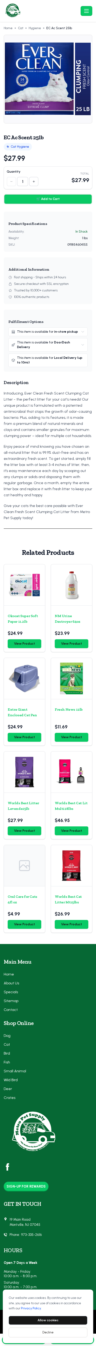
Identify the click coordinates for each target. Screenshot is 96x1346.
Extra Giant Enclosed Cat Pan (22, 712)
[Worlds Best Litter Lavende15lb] (24, 772)
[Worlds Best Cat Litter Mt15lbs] (71, 865)
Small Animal (15, 1071)
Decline (48, 1332)
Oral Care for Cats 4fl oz (22, 899)
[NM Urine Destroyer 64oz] (71, 584)
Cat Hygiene (20, 147)
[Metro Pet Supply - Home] (41, 11)
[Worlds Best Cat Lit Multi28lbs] (71, 772)
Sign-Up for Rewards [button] (26, 1186)
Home (8, 28)
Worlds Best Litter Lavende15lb (23, 806)
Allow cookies (48, 1320)
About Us (11, 983)
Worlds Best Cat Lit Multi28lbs (71, 806)
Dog (7, 1035)
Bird (7, 1053)
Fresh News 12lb (69, 709)
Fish (7, 1062)
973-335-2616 (31, 1235)
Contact (11, 1009)
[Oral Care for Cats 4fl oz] (24, 865)
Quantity (14, 172)
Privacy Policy (31, 1308)
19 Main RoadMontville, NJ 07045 (25, 1222)
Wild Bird (11, 1080)
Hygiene (35, 28)
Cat (20, 28)
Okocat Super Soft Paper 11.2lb (23, 619)
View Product (24, 644)
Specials (11, 992)
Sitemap (11, 1001)
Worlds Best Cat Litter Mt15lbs (68, 899)
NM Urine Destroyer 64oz (67, 619)
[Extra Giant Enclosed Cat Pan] (24, 678)
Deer (8, 1089)
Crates (9, 1097)
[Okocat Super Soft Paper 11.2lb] (24, 584)
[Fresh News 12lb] (71, 678)
